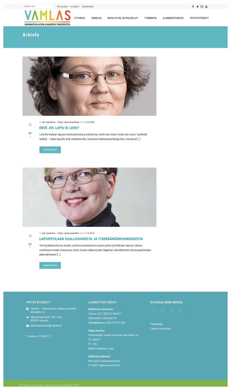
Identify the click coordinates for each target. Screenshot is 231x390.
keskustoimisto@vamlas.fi (46, 325)
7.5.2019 (90, 233)
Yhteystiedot (199, 18)
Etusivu (80, 18)
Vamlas (96, 18)
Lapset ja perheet (71, 122)
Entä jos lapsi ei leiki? (59, 128)
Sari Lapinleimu (48, 122)
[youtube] (180, 311)
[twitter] (171, 311)
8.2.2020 (90, 122)
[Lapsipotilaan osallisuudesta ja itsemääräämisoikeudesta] (89, 197)
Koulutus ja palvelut (123, 18)
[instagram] (162, 311)
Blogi (60, 122)
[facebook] (153, 311)
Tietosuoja (156, 324)
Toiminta (150, 18)
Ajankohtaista (173, 18)
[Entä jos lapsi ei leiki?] (89, 86)
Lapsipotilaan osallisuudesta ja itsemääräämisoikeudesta (91, 239)
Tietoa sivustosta (160, 328)
